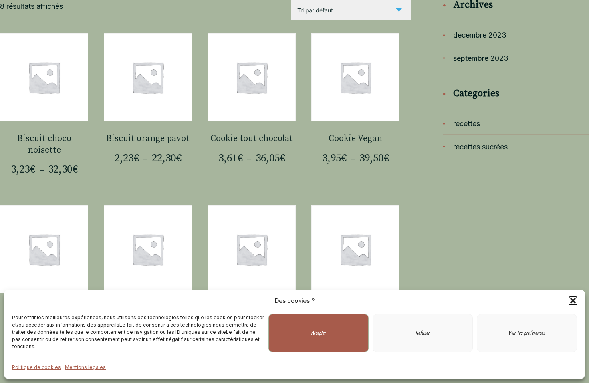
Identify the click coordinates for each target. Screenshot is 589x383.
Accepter (318, 333)
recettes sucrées (480, 147)
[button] (573, 301)
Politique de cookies (36, 368)
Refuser (423, 333)
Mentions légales (85, 368)
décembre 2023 (479, 35)
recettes (466, 123)
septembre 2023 (480, 58)
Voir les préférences (527, 333)
